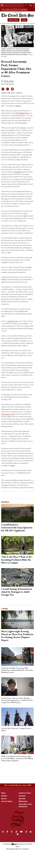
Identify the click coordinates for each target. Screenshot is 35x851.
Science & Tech (25, 793)
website (13, 465)
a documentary (17, 172)
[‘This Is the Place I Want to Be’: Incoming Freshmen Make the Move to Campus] (17, 545)
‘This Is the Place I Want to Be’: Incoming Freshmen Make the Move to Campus (16, 559)
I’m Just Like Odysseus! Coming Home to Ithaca (16, 729)
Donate (24, 20)
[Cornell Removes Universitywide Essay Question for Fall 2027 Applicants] (17, 513)
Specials (22, 799)
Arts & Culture (6, 801)
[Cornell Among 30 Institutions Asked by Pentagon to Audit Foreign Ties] (17, 577)
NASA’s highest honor (22, 113)
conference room (12, 321)
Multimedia (23, 801)
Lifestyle (22, 796)
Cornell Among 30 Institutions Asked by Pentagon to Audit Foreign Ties (16, 591)
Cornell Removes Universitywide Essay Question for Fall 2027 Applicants (16, 527)
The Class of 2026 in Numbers (14, 9)
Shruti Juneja (8, 81)
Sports (4, 799)
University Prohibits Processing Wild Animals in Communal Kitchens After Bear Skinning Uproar (17, 670)
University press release (8, 414)
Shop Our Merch (13, 20)
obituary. (18, 106)
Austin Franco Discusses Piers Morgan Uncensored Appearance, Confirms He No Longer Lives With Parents (17, 700)
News (3, 793)
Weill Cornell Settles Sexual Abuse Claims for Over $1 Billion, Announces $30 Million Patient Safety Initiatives (17, 758)
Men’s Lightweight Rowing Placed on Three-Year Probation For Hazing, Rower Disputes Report (17, 636)
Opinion (4, 796)
